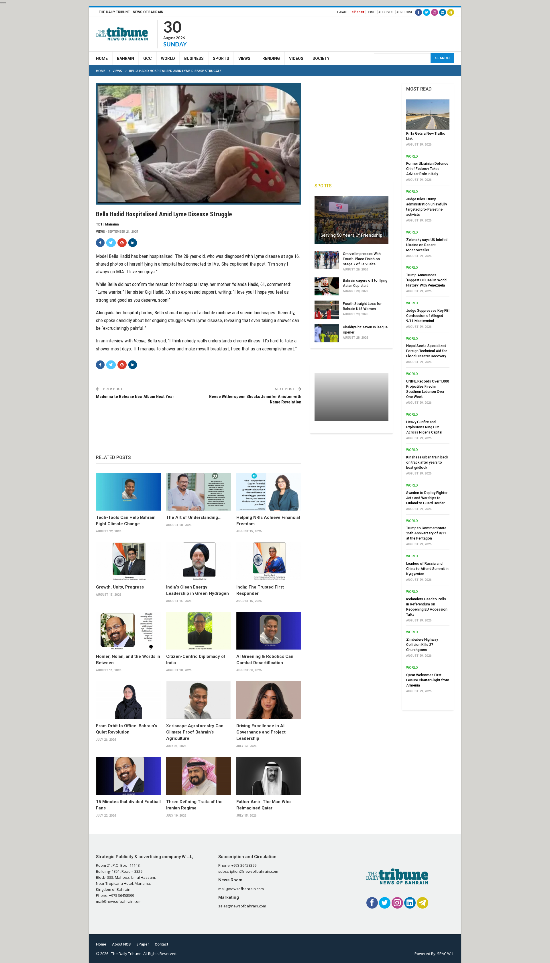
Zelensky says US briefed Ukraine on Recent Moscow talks (426, 245)
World (168, 58)
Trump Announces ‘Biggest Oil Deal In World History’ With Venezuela (426, 280)
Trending (270, 58)
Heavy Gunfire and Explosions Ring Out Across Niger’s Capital (424, 427)
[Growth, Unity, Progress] (128, 561)
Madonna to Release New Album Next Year (135, 396)
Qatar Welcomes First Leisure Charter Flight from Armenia (427, 680)
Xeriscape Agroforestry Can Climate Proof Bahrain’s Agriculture (194, 732)
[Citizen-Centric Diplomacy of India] (198, 631)
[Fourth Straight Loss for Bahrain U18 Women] (327, 310)
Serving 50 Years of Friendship (351, 235)
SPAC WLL (445, 953)
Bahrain (125, 58)
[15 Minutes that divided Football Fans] (128, 776)
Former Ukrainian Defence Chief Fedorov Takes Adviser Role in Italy (427, 168)
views (100, 232)
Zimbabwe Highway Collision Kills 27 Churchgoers (422, 644)
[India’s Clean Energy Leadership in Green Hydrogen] (198, 561)
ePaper (357, 12)
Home (371, 12)
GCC (147, 58)
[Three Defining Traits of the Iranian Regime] (198, 776)
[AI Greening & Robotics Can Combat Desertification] (268, 631)
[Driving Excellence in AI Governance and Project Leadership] (268, 700)
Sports (221, 58)
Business (194, 58)
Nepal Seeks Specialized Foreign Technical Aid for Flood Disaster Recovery (426, 351)
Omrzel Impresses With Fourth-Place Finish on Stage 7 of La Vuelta (362, 259)
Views (244, 58)
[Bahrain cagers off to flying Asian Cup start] (327, 286)
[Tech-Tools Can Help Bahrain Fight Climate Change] (128, 492)
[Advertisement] (349, 33)
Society (321, 58)
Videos (296, 58)
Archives (385, 12)
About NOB (121, 944)
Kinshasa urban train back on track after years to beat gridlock (427, 462)
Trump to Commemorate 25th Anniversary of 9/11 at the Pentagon (426, 533)
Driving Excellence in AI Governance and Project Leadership (261, 732)
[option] (427, 397)
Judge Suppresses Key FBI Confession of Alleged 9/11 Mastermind (427, 315)
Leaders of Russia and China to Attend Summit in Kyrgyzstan (427, 568)
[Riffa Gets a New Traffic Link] (427, 114)
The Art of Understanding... (193, 517)
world (412, 156)
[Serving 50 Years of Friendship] (351, 220)
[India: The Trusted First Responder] (268, 561)
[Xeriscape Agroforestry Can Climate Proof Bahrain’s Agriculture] (198, 700)
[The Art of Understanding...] (198, 492)
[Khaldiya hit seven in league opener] (327, 333)
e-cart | (343, 12)
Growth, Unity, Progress (120, 587)
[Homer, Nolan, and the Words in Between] (128, 631)
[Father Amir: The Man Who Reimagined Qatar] (268, 776)
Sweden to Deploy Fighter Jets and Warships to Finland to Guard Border (426, 498)
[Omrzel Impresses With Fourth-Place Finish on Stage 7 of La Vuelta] (327, 260)
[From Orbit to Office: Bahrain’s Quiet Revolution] (128, 700)
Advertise (404, 12)
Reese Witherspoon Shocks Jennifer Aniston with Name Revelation (255, 399)
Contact (161, 944)
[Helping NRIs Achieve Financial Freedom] (268, 492)
